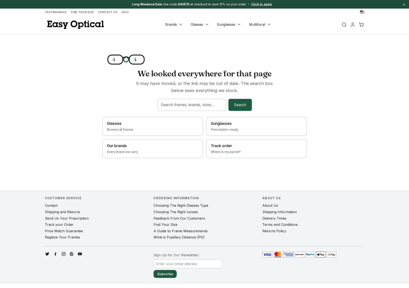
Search (240, 105)
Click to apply (261, 4)
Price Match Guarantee (64, 231)
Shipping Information (279, 212)
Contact (51, 205)
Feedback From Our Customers (179, 218)
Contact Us (107, 12)
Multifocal (257, 24)
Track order (226, 149)
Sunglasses (226, 24)
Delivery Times (274, 218)
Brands (171, 24)
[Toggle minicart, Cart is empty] (361, 25)
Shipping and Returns (62, 212)
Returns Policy (274, 231)
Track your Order (59, 224)
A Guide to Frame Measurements (181, 231)
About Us (270, 205)
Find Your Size (82, 12)
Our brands (122, 149)
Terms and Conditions (280, 224)
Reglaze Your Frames (62, 237)
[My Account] (353, 25)
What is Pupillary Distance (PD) (179, 237)
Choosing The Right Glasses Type (181, 205)
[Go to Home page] (75, 25)
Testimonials (56, 12)
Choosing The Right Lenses (176, 212)
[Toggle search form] (344, 25)
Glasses (197, 24)
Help (125, 12)
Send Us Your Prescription (67, 218)
